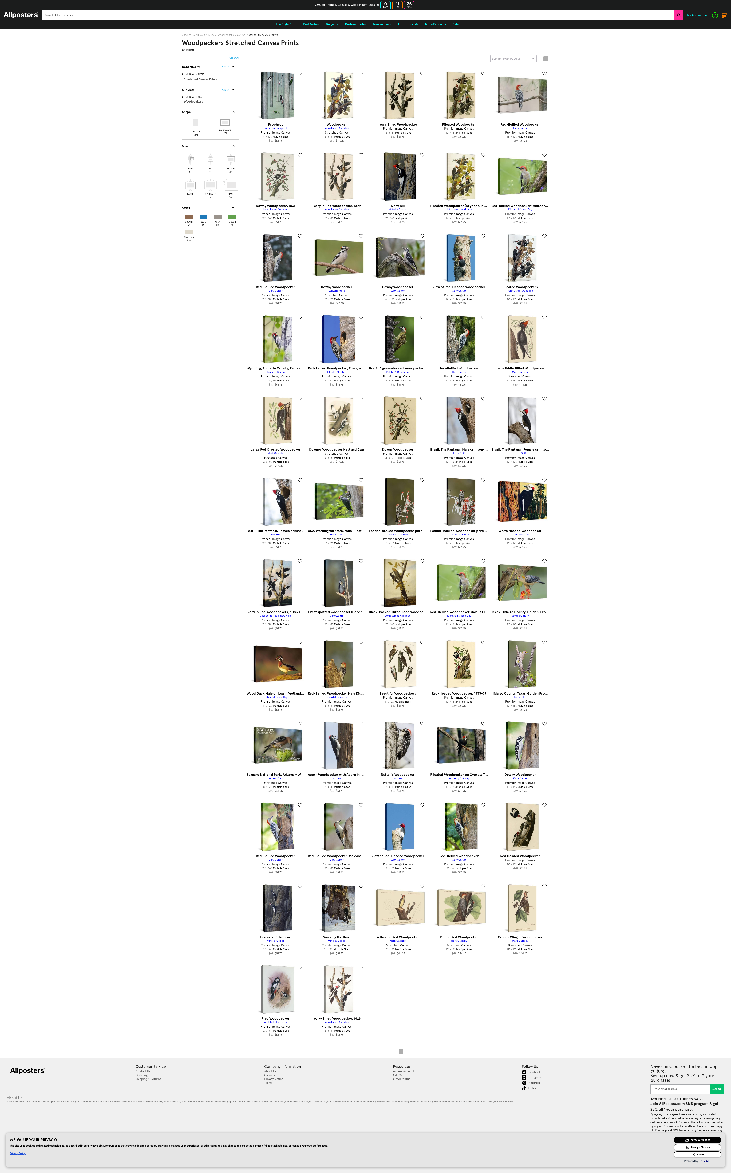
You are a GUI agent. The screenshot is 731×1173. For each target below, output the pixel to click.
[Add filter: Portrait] (196, 122)
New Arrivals (382, 24)
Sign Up (717, 1089)
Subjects (187, 35)
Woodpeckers (226, 35)
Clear (225, 89)
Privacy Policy (18, 1153)
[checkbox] (190, 163)
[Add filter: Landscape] (225, 122)
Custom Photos (355, 24)
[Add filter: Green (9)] (232, 216)
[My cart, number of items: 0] (724, 15)
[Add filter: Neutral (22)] (189, 231)
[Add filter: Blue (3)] (203, 216)
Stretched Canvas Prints (263, 35)
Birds (211, 35)
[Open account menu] (706, 15)
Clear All (234, 58)
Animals (200, 35)
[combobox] (358, 15)
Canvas (241, 35)
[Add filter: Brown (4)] (189, 216)
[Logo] (21, 15)
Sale (456, 24)
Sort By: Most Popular (506, 58)
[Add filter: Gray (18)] (218, 216)
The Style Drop (286, 24)
